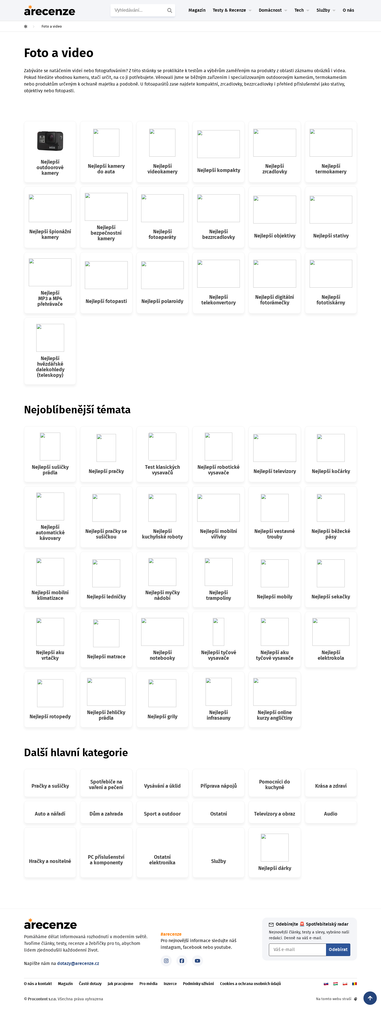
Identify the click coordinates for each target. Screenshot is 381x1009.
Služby (323, 10)
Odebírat (338, 949)
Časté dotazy (90, 984)
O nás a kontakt (38, 984)
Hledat (170, 10)
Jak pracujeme (120, 984)
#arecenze (171, 934)
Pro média (148, 984)
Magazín (197, 10)
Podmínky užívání (198, 984)
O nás (348, 10)
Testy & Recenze (229, 10)
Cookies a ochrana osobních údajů (250, 984)
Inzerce (170, 984)
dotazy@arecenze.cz (78, 963)
